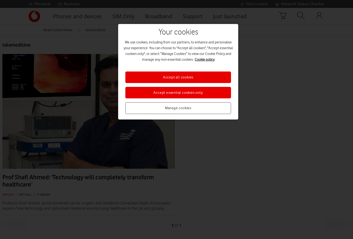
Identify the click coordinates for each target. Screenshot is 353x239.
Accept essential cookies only (178, 92)
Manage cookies (178, 108)
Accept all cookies (178, 77)
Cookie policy (205, 59)
